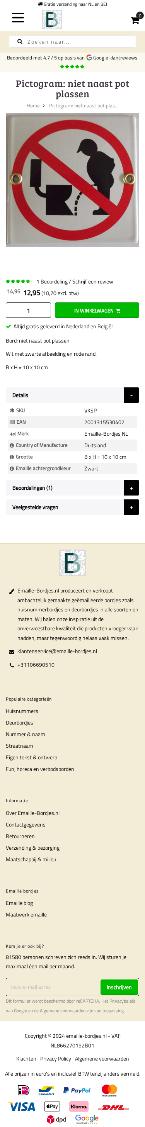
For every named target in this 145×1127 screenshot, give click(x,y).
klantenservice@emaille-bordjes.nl (57, 651)
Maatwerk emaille (26, 914)
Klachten (26, 1058)
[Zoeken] (19, 41)
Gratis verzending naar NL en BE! (75, 4)
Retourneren (20, 836)
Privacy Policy (55, 1058)
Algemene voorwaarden (62, 1010)
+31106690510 (36, 664)
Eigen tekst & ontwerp (31, 757)
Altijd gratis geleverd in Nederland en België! (63, 326)
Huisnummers (22, 711)
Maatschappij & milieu (31, 859)
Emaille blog (19, 903)
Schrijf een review (92, 281)
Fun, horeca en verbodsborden (40, 769)
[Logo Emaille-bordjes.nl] (72, 19)
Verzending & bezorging (33, 848)
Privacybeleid (122, 1001)
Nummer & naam (25, 734)
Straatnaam (19, 746)
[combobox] (72, 42)
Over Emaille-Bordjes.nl (33, 813)
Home (33, 105)
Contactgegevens (26, 824)
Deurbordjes (19, 722)
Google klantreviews (116, 57)
